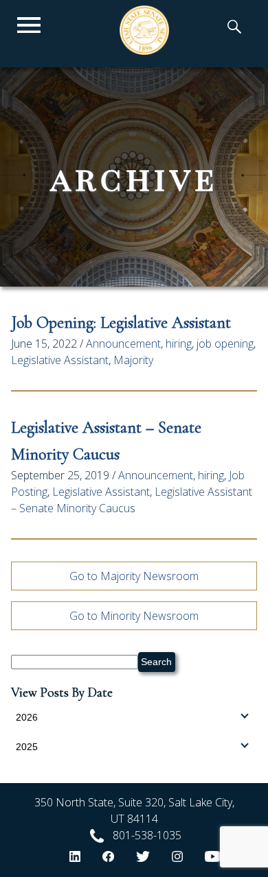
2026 (27, 717)
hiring (179, 343)
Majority (133, 360)
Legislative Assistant (60, 360)
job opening (225, 343)
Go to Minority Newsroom (134, 615)
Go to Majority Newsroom (134, 576)
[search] (234, 28)
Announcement (123, 343)
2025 (27, 746)
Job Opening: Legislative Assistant (121, 323)
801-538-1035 (147, 835)
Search (156, 661)
